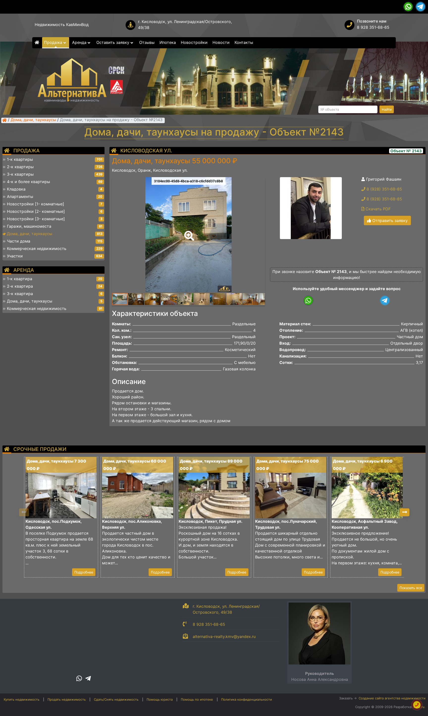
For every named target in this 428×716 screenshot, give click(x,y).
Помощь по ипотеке (197, 699)
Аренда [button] (80, 42)
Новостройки (194, 42)
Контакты (244, 42)
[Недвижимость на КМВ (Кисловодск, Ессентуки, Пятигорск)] (4, 120)
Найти (387, 109)
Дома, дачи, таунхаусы (33, 120)
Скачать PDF (377, 208)
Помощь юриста (160, 699)
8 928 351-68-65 (373, 27)
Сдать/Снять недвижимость (116, 699)
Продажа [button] (53, 42)
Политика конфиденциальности (246, 699)
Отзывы (147, 42)
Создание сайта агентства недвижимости (392, 698)
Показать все (411, 588)
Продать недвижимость (67, 699)
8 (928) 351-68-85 (383, 189)
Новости (221, 42)
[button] (188, 232)
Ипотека (168, 42)
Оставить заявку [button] (113, 42)
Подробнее (83, 572)
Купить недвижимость (21, 699)
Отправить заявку (389, 220)
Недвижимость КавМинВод (62, 24)
